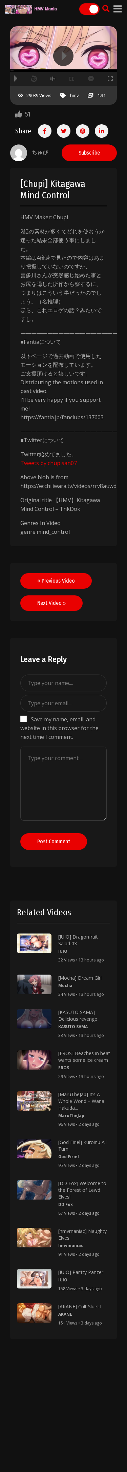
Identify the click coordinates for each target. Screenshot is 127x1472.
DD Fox (65, 1204)
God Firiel (68, 1156)
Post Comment (53, 841)
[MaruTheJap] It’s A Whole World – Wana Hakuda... (81, 1101)
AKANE (65, 1314)
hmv (74, 95)
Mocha (65, 985)
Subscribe (89, 153)
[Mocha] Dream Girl (80, 978)
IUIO (62, 951)
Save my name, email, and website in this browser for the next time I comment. (59, 728)
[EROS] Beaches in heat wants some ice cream (84, 1056)
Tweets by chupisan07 (48, 463)
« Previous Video (56, 581)
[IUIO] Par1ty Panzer (80, 1272)
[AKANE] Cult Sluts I (79, 1306)
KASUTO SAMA (73, 1026)
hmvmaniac (70, 1245)
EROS (63, 1068)
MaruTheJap (71, 1115)
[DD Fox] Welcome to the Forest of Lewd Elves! (82, 1190)
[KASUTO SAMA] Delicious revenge (77, 1015)
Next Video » (51, 603)
